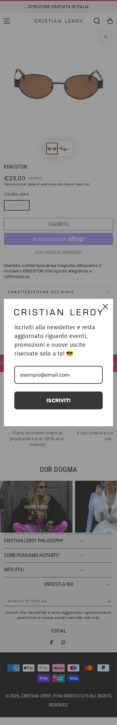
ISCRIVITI (58, 400)
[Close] (105, 306)
